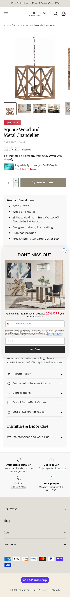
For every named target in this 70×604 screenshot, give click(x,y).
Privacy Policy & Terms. (55, 334)
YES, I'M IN (35, 349)
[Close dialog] (64, 250)
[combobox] (10, 324)
